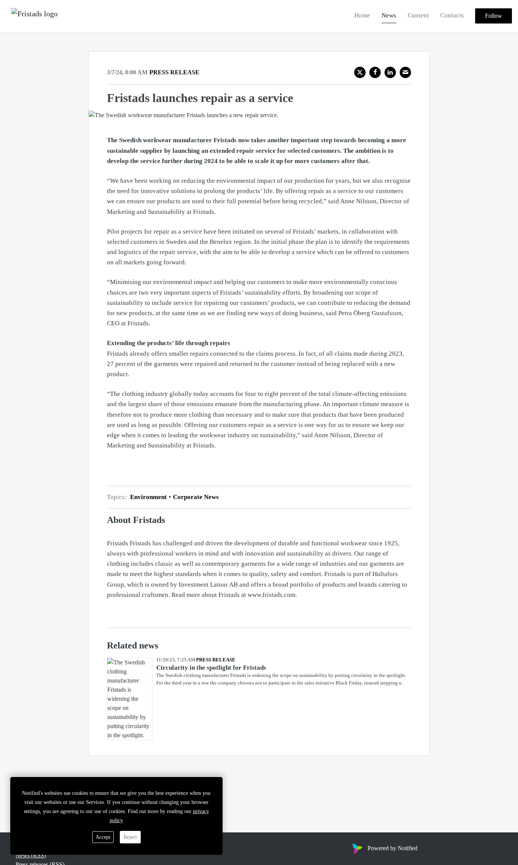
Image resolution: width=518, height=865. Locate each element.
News (388, 15)
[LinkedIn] (390, 72)
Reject (130, 837)
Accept (103, 837)
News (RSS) (31, 855)
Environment (149, 497)
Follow (493, 16)
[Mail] (405, 72)
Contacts (452, 15)
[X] (360, 72)
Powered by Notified (392, 848)
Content (418, 15)
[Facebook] (375, 72)
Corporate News (195, 497)
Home (362, 15)
